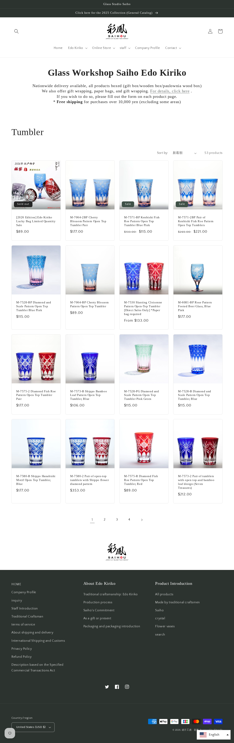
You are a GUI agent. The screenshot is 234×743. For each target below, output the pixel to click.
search (160, 634)
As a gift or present (97, 618)
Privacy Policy (21, 649)
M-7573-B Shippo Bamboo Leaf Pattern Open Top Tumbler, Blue (88, 395)
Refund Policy (21, 657)
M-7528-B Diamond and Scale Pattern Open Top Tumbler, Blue (194, 395)
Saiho (159, 610)
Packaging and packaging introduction (111, 626)
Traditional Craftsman (27, 616)
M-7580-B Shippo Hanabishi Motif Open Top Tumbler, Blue (36, 480)
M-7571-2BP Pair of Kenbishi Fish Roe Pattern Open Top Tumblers (196, 221)
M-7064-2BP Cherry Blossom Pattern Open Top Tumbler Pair (88, 221)
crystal (160, 618)
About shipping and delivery (32, 632)
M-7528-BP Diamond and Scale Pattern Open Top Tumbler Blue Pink (33, 306)
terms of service (23, 624)
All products (164, 594)
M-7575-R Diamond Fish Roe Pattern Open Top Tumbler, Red (141, 480)
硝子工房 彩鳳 (190, 730)
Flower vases (165, 626)
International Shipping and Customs (38, 641)
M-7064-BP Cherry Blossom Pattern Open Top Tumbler (89, 304)
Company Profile (23, 592)
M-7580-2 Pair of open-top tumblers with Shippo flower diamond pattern (89, 480)
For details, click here (169, 91)
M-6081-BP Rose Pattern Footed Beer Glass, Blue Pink (195, 306)
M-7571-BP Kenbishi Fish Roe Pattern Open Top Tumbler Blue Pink (142, 221)
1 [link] (92, 520)
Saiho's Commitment (98, 610)
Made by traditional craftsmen (177, 602)
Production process (97, 602)
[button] (16, 31)
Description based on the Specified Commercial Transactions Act (37, 667)
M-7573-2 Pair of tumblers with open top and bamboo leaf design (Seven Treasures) (196, 481)
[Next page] (142, 520)
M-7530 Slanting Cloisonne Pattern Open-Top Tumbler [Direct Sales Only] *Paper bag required (143, 308)
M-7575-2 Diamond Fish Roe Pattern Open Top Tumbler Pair (36, 395)
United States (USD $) (30, 727)
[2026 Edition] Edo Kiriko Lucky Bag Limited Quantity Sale (36, 221)
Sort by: (162, 153)
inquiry (16, 600)
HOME (16, 584)
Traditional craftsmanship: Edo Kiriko (110, 594)
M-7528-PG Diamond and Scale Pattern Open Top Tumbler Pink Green (141, 395)
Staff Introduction (24, 608)
